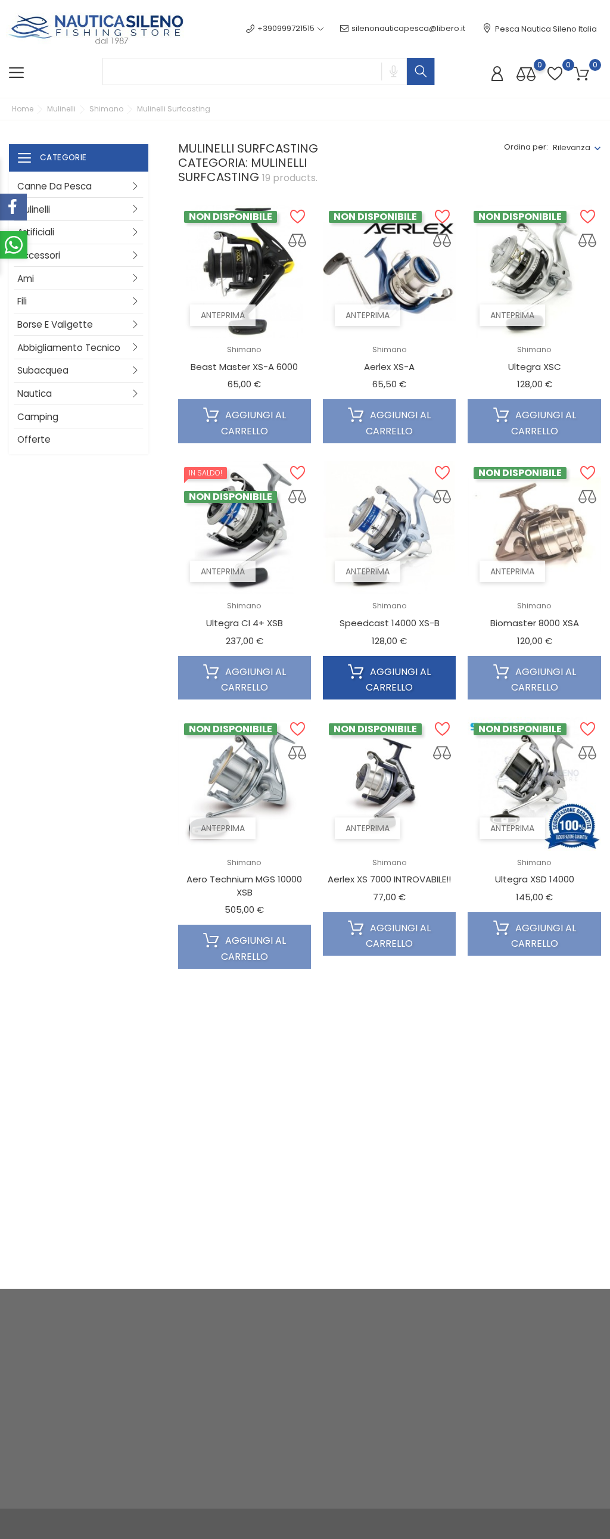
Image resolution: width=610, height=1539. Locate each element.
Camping (37, 417)
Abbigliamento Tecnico (68, 347)
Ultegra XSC (534, 366)
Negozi (274, 1487)
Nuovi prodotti (187, 1370)
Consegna (280, 1363)
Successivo (565, 1260)
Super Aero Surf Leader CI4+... (244, 1148)
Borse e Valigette (55, 324)
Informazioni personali (404, 1352)
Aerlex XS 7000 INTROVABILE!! (389, 879)
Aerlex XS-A (389, 366)
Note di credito (389, 1389)
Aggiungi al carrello (253, 423)
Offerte (34, 439)
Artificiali (35, 232)
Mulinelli (33, 209)
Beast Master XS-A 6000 (244, 366)
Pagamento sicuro (296, 1450)
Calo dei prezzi (189, 1352)
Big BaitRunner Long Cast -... (534, 1148)
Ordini (372, 1370)
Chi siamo (279, 1431)
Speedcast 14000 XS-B (390, 623)
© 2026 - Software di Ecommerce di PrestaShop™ (104, 1523)
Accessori (38, 255)
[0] (526, 73)
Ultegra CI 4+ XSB (244, 623)
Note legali (281, 1382)
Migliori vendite (189, 1389)
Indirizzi (375, 1407)
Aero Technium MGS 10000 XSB (244, 885)
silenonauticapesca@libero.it (408, 28)
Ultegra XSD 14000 (534, 879)
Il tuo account (400, 1327)
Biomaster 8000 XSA (534, 623)
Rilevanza (571, 147)
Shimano (244, 349)
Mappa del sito (289, 1468)
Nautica (34, 393)
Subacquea (43, 370)
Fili (22, 301)
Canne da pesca (54, 186)
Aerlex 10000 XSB (389, 1148)
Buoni (371, 1426)
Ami (25, 278)
